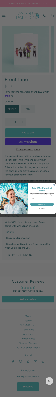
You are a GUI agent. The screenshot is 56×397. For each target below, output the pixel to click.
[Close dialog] (54, 185)
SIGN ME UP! (42, 204)
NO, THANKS (42, 208)
